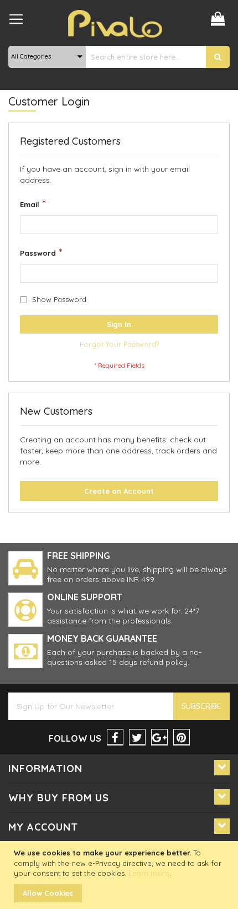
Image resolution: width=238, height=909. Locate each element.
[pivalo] (115, 24)
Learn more (148, 873)
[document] (120, 875)
